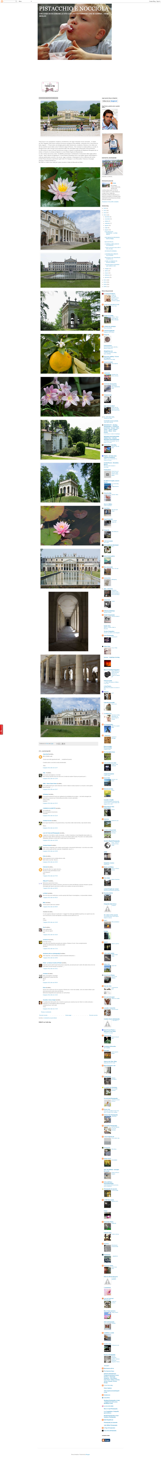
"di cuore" (106, 1365)
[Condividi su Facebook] (63, 744)
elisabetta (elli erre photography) (51, 953)
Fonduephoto (107, 469)
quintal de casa (115, 820)
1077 (113, 693)
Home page (68, 1015)
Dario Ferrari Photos (109, 975)
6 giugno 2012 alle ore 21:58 (50, 778)
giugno (107, 230)
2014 (105, 210)
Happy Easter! (115, 1312)
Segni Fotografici (108, 519)
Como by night (115, 1190)
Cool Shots (107, 508)
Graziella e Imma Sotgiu (49, 1000)
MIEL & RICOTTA (108, 589)
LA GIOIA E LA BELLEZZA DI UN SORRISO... (112, 244)
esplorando (107, 373)
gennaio (107, 277)
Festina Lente (107, 1344)
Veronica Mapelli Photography (112, 841)
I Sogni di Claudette (109, 774)
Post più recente (43, 1015)
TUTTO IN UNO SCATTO (110, 384)
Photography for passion (110, 1189)
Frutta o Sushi (107, 775)
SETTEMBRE (107, 1047)
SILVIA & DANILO (116, 616)
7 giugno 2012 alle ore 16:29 (50, 934)
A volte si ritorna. (115, 1234)
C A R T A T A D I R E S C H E (111, 304)
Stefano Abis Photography (111, 1115)
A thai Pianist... (108, 686)
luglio (106, 227)
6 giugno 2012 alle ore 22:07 (50, 789)
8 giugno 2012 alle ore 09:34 (50, 982)
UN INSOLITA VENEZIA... (111, 251)
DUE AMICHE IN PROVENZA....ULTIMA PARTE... (111, 233)
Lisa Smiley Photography (110, 1125)
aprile (106, 270)
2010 (105, 282)
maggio (107, 268)
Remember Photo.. (109, 1222)
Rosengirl (106, 1050)
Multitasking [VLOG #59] (109, 359)
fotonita (106, 931)
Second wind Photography (111, 1098)
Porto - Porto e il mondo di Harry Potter (115, 844)
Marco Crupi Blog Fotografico (111, 670)
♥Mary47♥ (45, 881)
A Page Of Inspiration (109, 1428)
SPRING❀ (114, 1116)
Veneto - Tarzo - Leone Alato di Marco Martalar (115, 318)
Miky (44, 902)
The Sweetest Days (109, 1371)
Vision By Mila (107, 493)
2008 (105, 286)
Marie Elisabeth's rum (109, 1065)
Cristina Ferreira (47, 820)
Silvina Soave (107, 1158)
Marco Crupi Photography (110, 1408)
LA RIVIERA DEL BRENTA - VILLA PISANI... (112, 254)
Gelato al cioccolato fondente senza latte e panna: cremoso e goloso (116, 298)
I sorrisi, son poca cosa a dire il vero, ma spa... (113, 248)
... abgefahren (115, 1256)
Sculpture (114, 905)
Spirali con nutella (115, 998)
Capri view (114, 965)
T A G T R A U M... (108, 1385)
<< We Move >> (115, 1020)
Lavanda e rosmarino (109, 1008)
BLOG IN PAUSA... (109, 242)
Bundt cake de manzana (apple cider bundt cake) (116, 409)
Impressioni (106, 864)
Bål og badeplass (115, 921)
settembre (107, 223)
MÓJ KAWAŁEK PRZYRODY (111, 545)
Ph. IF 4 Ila (114, 306)
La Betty (45, 893)
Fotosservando (108, 680)
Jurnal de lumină (108, 362)
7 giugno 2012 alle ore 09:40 (50, 906)
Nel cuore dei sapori (109, 997)
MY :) (113, 546)
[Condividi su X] (61, 744)
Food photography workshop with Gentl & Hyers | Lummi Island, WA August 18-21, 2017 (111, 803)
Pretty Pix (106, 334)
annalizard (45, 939)
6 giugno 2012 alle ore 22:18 (50, 815)
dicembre (107, 216)
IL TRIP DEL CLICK (109, 1200)
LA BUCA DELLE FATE (110, 830)
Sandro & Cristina (108, 315)
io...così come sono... (109, 417)
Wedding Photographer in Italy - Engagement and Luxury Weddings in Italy (112, 1402)
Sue (44, 927)
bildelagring (114, 579)
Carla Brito (107, 1397)
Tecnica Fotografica (109, 631)
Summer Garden (107, 612)
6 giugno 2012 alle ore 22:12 (50, 803)
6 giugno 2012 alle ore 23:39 (50, 851)
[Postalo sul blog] (59, 744)
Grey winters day (115, 1138)
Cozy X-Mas (114, 647)
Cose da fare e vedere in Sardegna (112, 433)
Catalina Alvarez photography (112, 1019)
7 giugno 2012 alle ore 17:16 (50, 948)
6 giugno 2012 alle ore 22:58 (50, 840)
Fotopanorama (108, 395)
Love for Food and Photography (51, 833)
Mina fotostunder (108, 567)
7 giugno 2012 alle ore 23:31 (50, 968)
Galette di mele (107, 749)
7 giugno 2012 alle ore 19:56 (50, 957)
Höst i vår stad (115, 568)
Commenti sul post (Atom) (50, 1018)
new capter (106, 542)
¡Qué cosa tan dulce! (109, 406)
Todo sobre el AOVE (108, 422)
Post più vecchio (93, 1015)
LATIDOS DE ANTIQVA (110, 326)
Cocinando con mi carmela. (111, 421)
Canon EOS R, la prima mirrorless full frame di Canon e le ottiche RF (116, 674)
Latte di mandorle (108, 505)
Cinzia (114, 183)
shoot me (106, 819)
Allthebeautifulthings (109, 611)
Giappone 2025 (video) (109, 332)
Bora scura (114, 704)
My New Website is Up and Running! (115, 1128)
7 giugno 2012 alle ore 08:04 (50, 888)
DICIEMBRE (114, 1160)
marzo (106, 273)
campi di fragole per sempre (111, 889)
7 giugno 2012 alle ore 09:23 (50, 897)
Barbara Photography (109, 1354)
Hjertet (113, 809)
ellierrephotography (109, 1322)
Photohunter (107, 1254)
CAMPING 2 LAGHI (109, 1333)
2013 (105, 212)
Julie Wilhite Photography (110, 1425)
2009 (105, 284)
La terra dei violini (108, 1406)
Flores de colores (108, 1265)
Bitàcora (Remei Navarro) (111, 1276)
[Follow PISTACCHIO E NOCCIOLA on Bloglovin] (110, 102)
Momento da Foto (108, 789)
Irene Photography (109, 635)
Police (113, 790)
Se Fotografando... (108, 724)
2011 (105, 280)
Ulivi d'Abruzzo (115, 531)
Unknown (45, 867)
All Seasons (107, 1147)
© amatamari (107, 1287)
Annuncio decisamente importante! (111, 890)
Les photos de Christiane (110, 1087)
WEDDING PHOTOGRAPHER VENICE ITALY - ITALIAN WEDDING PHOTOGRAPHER (111, 438)
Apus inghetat (115, 363)
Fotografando (107, 1076)
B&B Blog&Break (108, 1420)
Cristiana (45, 973)
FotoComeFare (108, 345)
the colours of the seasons (111, 915)
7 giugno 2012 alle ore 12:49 (50, 922)
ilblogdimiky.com (108, 351)
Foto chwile (107, 878)
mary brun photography (110, 1430)
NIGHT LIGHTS (115, 943)
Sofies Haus (107, 646)
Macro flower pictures (109, 1311)
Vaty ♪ (44, 772)
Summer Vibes (115, 494)
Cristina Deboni (47, 845)
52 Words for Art (115, 1345)
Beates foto (107, 1109)
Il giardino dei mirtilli (109, 702)
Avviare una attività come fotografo (112, 632)
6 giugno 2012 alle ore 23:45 (50, 862)
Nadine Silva (107, 626)
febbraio (107, 275)
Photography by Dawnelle (110, 1422)
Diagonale (114, 1223)
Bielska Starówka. (116, 879)
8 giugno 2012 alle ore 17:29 (50, 1009)
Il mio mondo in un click (110, 763)
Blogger (88, 1454)
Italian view (107, 964)
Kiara (44, 987)
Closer (105, 1211)
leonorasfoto (107, 578)
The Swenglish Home (109, 752)
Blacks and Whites (109, 867)
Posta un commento (46, 1012)
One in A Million (108, 504)
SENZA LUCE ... (115, 1201)
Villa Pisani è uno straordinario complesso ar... (112, 258)
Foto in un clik (107, 1035)
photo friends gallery (109, 556)
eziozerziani (107, 600)
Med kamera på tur (109, 1368)
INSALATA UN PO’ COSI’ (109, 1062)
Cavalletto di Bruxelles (110, 1046)
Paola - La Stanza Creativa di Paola (52, 962)
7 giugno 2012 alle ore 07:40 (50, 876)
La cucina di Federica (109, 293)
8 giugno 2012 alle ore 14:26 (50, 995)
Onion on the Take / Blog (110, 1061)
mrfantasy (45, 794)
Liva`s (105, 920)
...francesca (107, 735)
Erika (44, 856)
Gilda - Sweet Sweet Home (50, 783)
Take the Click (107, 986)
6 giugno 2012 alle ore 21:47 (50, 767)
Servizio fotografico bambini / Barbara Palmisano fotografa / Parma (116, 1359)
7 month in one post (108, 1032)
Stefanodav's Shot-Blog (110, 445)
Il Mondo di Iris (107, 1232)
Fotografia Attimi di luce (110, 904)
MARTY (106, 942)
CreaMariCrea (107, 713)
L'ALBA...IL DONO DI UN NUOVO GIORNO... (111, 261)
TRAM (113, 601)
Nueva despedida (108, 328)
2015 (105, 208)
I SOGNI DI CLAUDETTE (49, 808)
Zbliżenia (106, 691)
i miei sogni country (109, 953)
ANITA (105, 852)
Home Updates (108, 1388)
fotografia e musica (109, 863)
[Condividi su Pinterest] (64, 744)
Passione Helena (108, 893)
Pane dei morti (115, 1009)
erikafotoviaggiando (109, 330)
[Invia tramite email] (57, 744)
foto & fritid (107, 778)
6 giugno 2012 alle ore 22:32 (50, 828)
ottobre (107, 221)
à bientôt (113, 1323)
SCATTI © (106, 1243)
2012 (105, 215)
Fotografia (106, 530)
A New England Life (109, 1136)
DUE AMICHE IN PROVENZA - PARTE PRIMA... (112, 238)
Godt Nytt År (114, 636)
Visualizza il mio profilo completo (110, 201)
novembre (107, 219)
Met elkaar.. (114, 1149)
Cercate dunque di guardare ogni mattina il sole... (112, 265)
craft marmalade (108, 541)
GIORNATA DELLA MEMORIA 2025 (116, 387)
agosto (107, 225)
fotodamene (107, 1395)
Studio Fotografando (109, 615)
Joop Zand (45, 754)
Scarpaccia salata (108, 418)
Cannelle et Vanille (109, 800)
